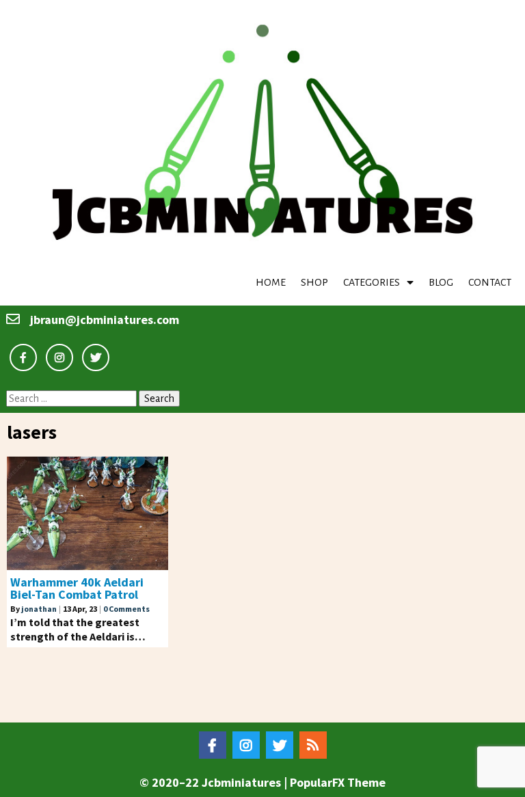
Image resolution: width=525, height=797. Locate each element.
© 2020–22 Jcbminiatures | (214, 782)
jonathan (39, 609)
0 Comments (126, 609)
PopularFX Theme (338, 782)
